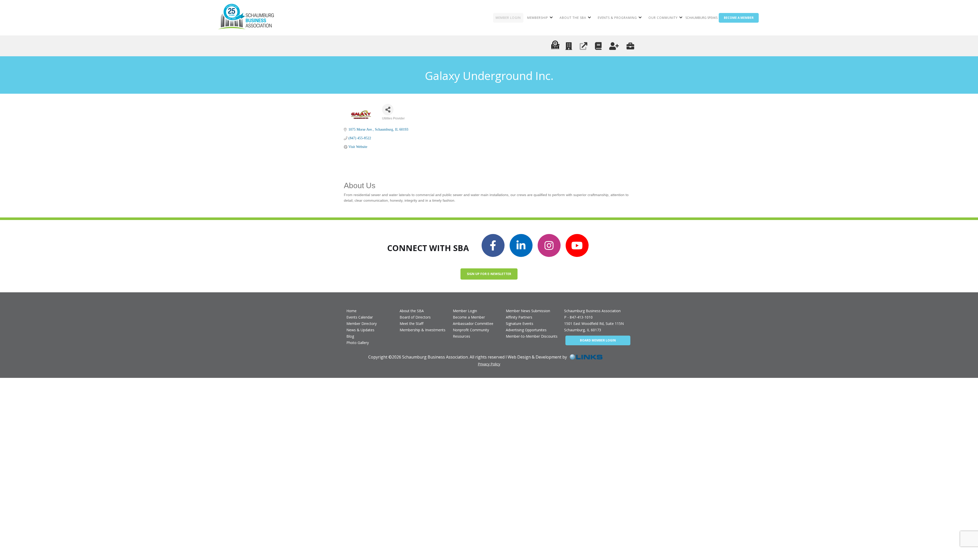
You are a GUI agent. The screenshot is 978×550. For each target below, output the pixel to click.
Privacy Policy (489, 364)
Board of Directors (415, 317)
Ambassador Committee (473, 323)
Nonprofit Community (471, 329)
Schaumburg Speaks (701, 18)
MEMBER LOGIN (508, 18)
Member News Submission (528, 310)
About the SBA (412, 310)
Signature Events (519, 323)
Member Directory (361, 323)
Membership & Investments (422, 329)
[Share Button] (387, 109)
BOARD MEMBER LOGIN (598, 340)
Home (351, 310)
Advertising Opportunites (526, 329)
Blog (350, 336)
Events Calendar (359, 317)
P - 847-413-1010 (578, 317)
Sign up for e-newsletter (489, 274)
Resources (461, 336)
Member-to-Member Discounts (532, 336)
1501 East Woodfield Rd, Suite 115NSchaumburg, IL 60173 (594, 326)
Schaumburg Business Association (592, 310)
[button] (539, 18)
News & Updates (360, 329)
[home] (246, 18)
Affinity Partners (519, 317)
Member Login (465, 310)
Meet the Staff (411, 323)
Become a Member (469, 317)
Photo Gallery (357, 342)
